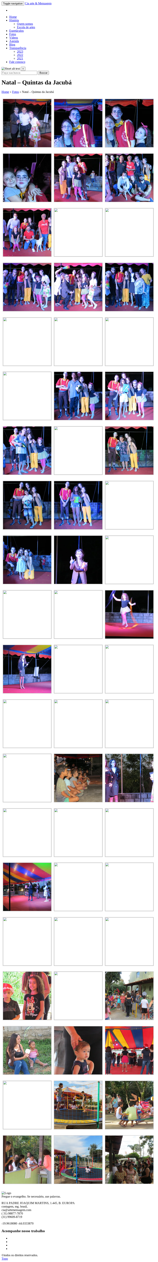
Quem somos (25, 23)
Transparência (17, 48)
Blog (12, 44)
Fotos (12, 34)
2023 (20, 51)
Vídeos (13, 37)
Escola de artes (26, 27)
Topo (5, 1258)
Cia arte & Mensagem (38, 3)
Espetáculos (16, 30)
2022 (20, 55)
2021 (20, 58)
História (14, 20)
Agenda (14, 41)
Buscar (43, 72)
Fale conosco (17, 61)
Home (13, 16)
